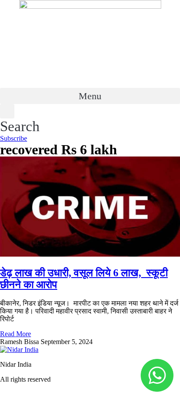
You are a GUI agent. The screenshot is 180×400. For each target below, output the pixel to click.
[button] (90, 96)
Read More (15, 333)
